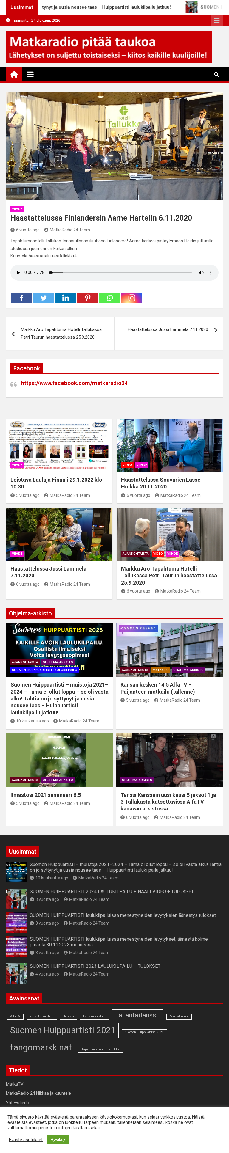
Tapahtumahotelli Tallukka (100, 1049)
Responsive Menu (217, 20)
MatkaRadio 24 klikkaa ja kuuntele (38, 1093)
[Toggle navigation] (30, 74)
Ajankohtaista (136, 554)
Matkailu (161, 670)
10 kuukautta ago (32, 721)
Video (127, 465)
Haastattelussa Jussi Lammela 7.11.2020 (168, 329)
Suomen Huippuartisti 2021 (62, 1030)
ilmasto (68, 1016)
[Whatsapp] (109, 298)
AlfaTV (15, 1016)
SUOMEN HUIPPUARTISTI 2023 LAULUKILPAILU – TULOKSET (95, 966)
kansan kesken (94, 1016)
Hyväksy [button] (58, 1139)
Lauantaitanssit (137, 1015)
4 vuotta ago (47, 974)
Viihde (17, 209)
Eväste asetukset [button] (26, 1139)
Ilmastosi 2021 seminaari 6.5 (45, 795)
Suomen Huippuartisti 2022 (144, 1032)
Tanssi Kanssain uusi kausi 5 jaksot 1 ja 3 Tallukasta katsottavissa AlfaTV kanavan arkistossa (168, 802)
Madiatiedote (179, 1016)
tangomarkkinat (41, 1047)
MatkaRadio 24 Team (70, 229)
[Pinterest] (87, 298)
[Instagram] (131, 298)
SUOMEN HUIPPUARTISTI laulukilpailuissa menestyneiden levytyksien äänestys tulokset (123, 915)
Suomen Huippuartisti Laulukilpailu (44, 670)
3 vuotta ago (47, 899)
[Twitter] (43, 298)
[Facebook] (21, 298)
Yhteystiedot (18, 1102)
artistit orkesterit (42, 1016)
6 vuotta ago (28, 229)
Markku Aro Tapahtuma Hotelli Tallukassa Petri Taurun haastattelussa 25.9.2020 (61, 333)
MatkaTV (15, 1084)
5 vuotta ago (28, 495)
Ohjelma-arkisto (58, 662)
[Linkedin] (65, 298)
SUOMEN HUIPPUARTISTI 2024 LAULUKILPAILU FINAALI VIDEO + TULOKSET (112, 891)
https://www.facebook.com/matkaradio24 (74, 383)
